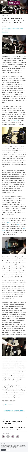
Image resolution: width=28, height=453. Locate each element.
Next (3, 425)
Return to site (6, 433)
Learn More (15, 447)
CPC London (14, 120)
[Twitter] (8, 436)
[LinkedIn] (12, 436)
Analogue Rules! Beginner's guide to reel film (12, 422)
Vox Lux (9, 222)
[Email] (17, 436)
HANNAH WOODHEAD (8, 28)
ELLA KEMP (5, 32)
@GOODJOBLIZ (18, 28)
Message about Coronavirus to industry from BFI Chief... (13, 428)
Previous (3, 419)
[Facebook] (3, 436)
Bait (18, 224)
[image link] (14, 2)
